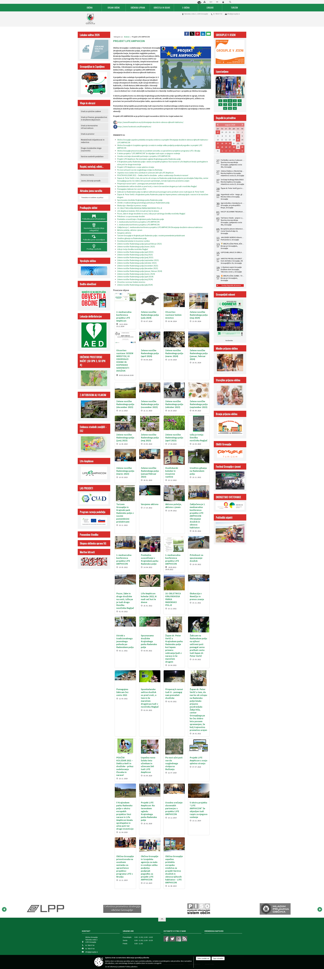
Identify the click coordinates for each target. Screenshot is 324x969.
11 (225, 108)
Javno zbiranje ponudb (90, 180)
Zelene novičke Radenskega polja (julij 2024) (135, 285)
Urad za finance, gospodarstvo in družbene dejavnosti (94, 118)
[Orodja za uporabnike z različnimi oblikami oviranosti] (199, 2)
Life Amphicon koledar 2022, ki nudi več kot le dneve (138, 211)
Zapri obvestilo (218, 958)
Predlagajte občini (88, 208)
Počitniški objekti (224, 517)
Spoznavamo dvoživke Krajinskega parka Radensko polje (140, 200)
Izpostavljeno (222, 71)
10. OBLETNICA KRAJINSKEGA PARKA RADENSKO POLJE (139, 208)
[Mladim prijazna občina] (198, 909)
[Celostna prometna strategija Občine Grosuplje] (46, 909)
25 (222, 147)
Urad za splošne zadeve (91, 111)
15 (238, 140)
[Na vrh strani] (162, 919)
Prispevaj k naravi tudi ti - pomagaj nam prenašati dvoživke (140, 183)
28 (234, 147)
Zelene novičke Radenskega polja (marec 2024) (136, 274)
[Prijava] (223, 2)
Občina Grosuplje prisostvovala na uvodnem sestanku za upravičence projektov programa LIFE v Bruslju (158, 151)
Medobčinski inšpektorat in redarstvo (92, 140)
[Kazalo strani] (205, 2)
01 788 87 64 (89, 949)
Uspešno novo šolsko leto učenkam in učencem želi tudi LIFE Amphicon (145, 172)
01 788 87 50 (217, 14)
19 (226, 143)
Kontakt (86, 931)
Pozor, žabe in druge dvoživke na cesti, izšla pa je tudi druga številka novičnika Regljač (151, 213)
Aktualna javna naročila (91, 191)
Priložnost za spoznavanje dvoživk (131, 216)
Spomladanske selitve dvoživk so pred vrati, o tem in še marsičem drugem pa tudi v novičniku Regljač (157, 186)
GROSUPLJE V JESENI (226, 35)
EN (217, 2)
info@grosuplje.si (233, 14)
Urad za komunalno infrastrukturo (89, 126)
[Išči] (230, 2)
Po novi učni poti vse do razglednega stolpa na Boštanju (139, 170)
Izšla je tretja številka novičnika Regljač (132, 249)
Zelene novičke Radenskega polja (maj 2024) (135, 279)
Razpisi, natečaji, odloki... (92, 166)
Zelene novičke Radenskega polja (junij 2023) (135, 257)
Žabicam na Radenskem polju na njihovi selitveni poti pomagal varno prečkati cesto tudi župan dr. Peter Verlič (160, 192)
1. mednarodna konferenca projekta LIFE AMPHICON (138, 222)
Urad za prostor (87, 134)
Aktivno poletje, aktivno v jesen (129, 230)
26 (226, 147)
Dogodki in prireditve (226, 118)
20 (230, 143)
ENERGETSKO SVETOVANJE (228, 497)
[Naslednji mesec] (242, 125)
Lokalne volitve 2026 (90, 35)
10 (239, 104)
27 (218, 132)
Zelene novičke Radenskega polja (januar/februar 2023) (139, 244)
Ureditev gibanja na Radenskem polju (132, 238)
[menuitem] (90, 7)
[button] (4, 909)
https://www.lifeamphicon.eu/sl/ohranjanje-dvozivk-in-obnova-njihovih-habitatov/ (150, 122)
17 (218, 143)
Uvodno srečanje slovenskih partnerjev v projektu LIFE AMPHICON (143, 156)
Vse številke (229, 340)
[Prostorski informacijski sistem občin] (122, 909)
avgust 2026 (230, 124)
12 (230, 108)
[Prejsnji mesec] (218, 125)
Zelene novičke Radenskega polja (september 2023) (138, 260)
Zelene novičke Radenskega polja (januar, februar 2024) (139, 271)
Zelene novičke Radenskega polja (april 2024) (135, 276)
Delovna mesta (87, 174)
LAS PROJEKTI (86, 488)
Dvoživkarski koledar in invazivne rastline (133, 241)
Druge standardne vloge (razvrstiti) (91, 149)
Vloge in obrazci (87, 103)
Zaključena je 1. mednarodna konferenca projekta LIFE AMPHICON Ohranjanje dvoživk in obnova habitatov (159, 227)
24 (218, 147)
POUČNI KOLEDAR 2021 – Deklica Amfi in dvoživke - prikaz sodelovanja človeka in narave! (152, 175)
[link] (186, 34)
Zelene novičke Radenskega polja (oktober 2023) (137, 263)
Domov (127, 37)
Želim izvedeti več (203, 958)
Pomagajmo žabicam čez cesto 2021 (131, 189)
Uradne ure (128, 931)
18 (222, 143)
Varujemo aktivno (124, 233)
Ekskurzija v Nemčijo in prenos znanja (132, 205)
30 (242, 147)
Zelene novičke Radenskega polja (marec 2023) (136, 246)
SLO (211, 2)
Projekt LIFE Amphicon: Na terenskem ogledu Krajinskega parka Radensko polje (149, 159)
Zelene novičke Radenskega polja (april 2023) (135, 252)
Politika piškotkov (131, 967)
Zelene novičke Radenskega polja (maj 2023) (135, 254)
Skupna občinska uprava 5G (93, 543)
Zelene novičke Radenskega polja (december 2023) (137, 268)
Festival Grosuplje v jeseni (228, 466)
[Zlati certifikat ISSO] (275, 909)
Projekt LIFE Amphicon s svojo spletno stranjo (135, 167)
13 (235, 108)
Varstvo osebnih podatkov (92, 156)
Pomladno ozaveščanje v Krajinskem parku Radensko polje (140, 219)
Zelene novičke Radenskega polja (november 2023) (137, 265)
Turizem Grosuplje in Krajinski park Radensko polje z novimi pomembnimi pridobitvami (151, 235)
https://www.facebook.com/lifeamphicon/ (134, 126)
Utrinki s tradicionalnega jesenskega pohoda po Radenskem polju (143, 203)
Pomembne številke (89, 534)
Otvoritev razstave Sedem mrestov (131, 282)
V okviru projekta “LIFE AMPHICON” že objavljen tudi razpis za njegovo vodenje (148, 153)
